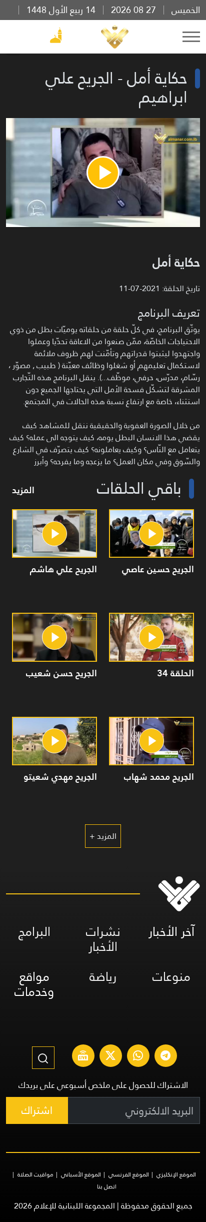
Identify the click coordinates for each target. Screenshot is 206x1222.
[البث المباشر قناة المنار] (83, 1056)
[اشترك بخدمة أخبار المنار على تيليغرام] (165, 1056)
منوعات (171, 976)
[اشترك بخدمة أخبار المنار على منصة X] (111, 1056)
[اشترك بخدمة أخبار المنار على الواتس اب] (138, 1056)
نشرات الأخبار (103, 939)
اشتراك (37, 1110)
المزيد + (103, 836)
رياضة (103, 976)
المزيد (23, 490)
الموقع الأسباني (81, 1174)
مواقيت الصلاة (36, 1174)
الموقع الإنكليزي (176, 1174)
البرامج (34, 931)
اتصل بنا (106, 1186)
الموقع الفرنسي (128, 1174)
